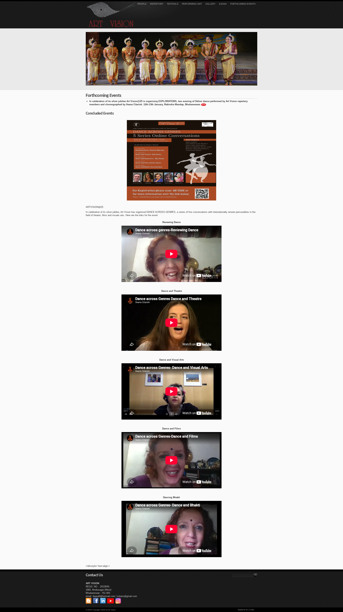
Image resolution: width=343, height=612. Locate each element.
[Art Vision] (111, 14)
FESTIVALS (172, 4)
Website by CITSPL (246, 610)
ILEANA (223, 4)
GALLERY (210, 4)
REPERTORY (156, 4)
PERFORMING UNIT (192, 4)
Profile (141, 4)
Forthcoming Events (242, 4)
